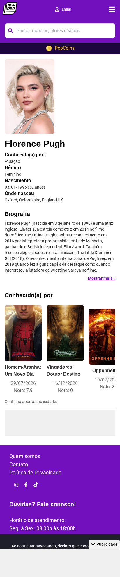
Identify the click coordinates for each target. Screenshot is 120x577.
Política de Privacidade (35, 472)
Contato (18, 464)
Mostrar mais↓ (101, 278)
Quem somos (24, 456)
